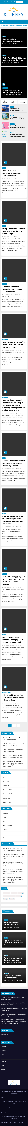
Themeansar (14, 1093)
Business (5, 513)
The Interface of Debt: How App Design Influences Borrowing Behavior (13, 463)
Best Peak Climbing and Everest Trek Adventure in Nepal (14, 1102)
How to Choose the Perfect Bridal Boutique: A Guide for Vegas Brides (17, 137)
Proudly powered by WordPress (9, 1091)
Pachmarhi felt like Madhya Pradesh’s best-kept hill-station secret (14, 1117)
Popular (13, 102)
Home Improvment (7, 692)
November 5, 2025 (9, 703)
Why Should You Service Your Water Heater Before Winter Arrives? (13, 697)
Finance (5, 817)
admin (15, 43)
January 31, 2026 (9, 294)
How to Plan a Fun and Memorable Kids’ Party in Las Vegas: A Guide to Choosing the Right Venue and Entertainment (13, 405)
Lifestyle (13, 132)
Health (5, 821)
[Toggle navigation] (25, 22)
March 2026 (6, 781)
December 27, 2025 (9, 350)
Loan (4, 634)
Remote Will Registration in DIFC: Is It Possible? (12, 1122)
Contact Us (4, 1034)
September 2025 (7, 802)
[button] (22, 21)
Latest (5, 102)
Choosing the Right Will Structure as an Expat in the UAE (14, 1108)
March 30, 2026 (8, 62)
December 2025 (7, 790)
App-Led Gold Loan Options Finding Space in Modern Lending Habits (12, 639)
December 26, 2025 (9, 468)
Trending (22, 102)
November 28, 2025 (9, 645)
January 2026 (6, 785)
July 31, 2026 (8, 43)
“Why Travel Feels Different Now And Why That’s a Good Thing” (14, 60)
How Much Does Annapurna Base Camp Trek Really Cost (12, 41)
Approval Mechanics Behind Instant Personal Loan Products (17, 127)
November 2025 (7, 794)
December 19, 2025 (9, 526)
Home (2, 1097)
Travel (4, 36)
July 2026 (5, 777)
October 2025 (6, 798)
